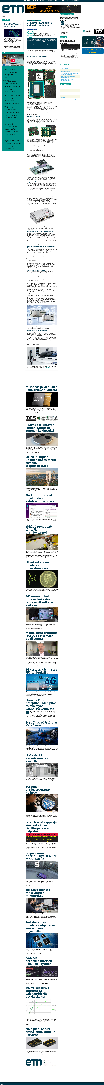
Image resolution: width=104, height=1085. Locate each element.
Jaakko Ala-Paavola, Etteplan (11, 69)
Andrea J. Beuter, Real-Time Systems (12, 115)
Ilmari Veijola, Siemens (9, 148)
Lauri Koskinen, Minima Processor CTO (13, 143)
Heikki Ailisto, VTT (8, 141)
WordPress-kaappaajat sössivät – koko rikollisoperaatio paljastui (42, 826)
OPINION (63, 37)
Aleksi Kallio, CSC (8, 89)
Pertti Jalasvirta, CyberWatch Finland (12, 119)
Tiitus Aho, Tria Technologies (11, 72)
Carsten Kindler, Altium (10, 124)
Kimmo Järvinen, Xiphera (10, 111)
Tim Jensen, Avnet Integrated (11, 145)
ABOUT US (70, 0)
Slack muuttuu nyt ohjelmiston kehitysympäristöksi (40, 498)
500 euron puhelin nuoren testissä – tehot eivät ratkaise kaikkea (39, 600)
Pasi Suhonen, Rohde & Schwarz (11, 102)
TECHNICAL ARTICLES (46, 0)
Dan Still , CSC (8, 88)
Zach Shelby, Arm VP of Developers (12, 136)
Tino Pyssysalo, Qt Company (11, 126)
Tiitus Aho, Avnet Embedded (11, 98)
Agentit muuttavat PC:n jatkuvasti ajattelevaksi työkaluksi (67, 41)
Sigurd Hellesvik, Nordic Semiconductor (13, 112)
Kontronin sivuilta (47, 367)
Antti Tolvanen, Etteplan (10, 91)
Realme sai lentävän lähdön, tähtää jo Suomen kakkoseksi (40, 428)
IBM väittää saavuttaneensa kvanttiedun (37, 758)
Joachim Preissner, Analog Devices (12, 103)
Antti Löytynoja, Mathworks (11, 146)
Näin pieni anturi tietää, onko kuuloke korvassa (40, 1032)
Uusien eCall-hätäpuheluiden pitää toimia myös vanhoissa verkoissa (41, 704)
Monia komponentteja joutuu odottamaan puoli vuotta (41, 636)
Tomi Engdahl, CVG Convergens (11, 84)
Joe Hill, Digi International (10, 74)
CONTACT (77, 0)
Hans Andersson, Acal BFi (10, 100)
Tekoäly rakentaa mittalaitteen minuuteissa (38, 893)
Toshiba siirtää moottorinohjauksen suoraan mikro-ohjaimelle (40, 926)
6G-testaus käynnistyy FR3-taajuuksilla (41, 670)
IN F (4, 20)
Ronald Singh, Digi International (11, 117)
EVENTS (57, 0)
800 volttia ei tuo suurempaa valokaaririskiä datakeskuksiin (37, 992)
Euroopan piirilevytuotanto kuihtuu (38, 789)
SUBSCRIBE (35, 0)
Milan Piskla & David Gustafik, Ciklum (12, 95)
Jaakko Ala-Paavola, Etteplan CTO (12, 140)
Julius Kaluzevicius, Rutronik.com (12, 123)
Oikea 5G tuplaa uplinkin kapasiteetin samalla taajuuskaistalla (41, 461)
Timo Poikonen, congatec (10, 75)
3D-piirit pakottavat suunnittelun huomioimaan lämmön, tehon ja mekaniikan (12, 25)
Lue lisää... (6, 48)
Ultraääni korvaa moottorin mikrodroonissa (38, 565)
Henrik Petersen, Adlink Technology (12, 86)
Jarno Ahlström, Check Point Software (13, 97)
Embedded (33, 29)
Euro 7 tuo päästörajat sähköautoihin (41, 723)
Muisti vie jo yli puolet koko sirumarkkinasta (41, 388)
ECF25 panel (7, 77)
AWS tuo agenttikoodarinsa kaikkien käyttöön (39, 961)
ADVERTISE (27, 0)
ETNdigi (63, 0)
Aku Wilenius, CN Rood (10, 71)
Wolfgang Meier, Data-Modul (11, 129)
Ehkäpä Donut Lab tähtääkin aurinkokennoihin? (39, 529)
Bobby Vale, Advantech (10, 132)
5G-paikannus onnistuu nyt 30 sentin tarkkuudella (42, 856)
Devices (28, 29)
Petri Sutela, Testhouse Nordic (11, 83)
